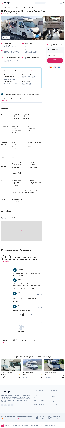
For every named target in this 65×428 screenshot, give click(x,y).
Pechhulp (53, 401)
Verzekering (53, 398)
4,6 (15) (4, 13)
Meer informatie (35, 70)
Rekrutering (26, 425)
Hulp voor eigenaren (55, 404)
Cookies (53, 425)
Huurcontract (54, 396)
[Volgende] (19, 365)
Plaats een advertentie (56, 393)
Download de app (40, 2)
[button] (2, 425)
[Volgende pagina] (34, 314)
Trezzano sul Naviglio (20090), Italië (15, 13)
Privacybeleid (47, 425)
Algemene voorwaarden (36, 425)
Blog (13, 425)
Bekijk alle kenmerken (17, 150)
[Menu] (62, 2)
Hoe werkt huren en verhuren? (38, 394)
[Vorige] (2, 365)
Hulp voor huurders (38, 407)
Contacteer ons (19, 425)
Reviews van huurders (39, 404)
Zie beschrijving (5, 100)
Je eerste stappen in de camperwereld (39, 401)
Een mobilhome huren (39, 397)
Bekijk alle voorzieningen (18, 136)
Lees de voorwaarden (17, 194)
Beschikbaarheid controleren (55, 60)
